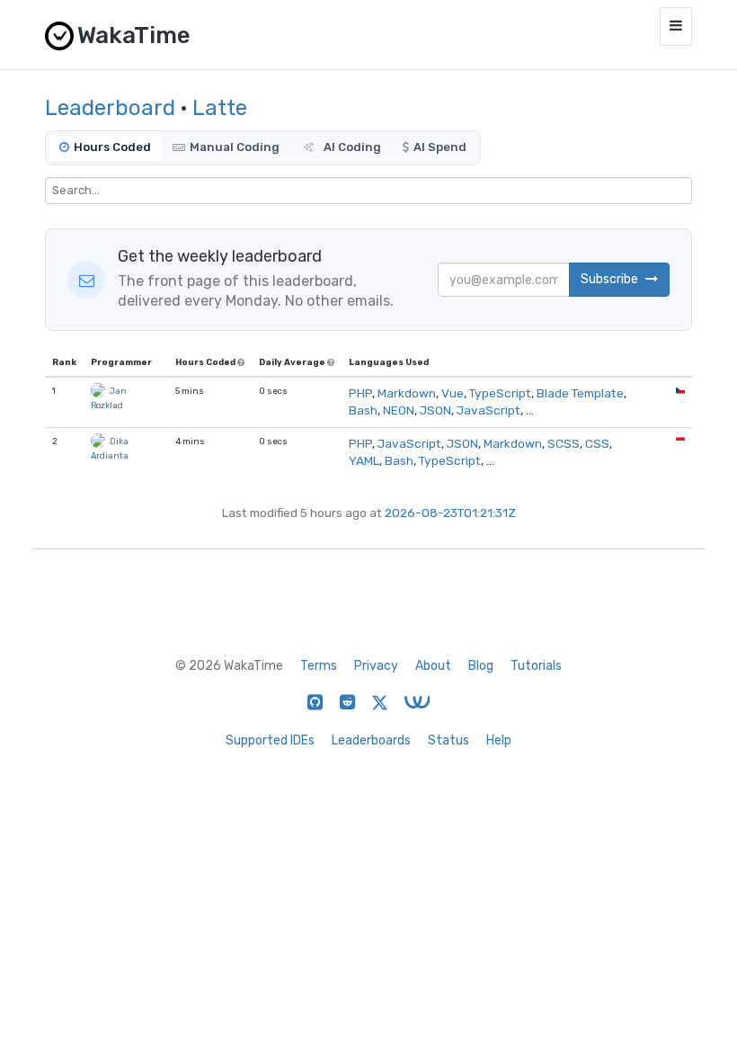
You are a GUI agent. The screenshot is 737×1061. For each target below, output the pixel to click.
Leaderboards (371, 740)
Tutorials (536, 665)
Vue (452, 393)
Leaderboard (110, 107)
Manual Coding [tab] (235, 147)
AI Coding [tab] (351, 147)
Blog (480, 665)
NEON (398, 410)
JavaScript (488, 410)
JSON (435, 410)
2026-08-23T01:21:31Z (450, 512)
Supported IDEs (270, 740)
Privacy (376, 665)
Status (448, 740)
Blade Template (580, 393)
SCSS (563, 443)
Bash (363, 410)
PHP (360, 393)
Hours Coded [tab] (112, 147)
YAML (364, 460)
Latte (219, 107)
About (433, 665)
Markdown (406, 393)
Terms (318, 665)
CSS (597, 443)
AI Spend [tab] (439, 147)
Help (498, 740)
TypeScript (500, 393)
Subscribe (611, 279)
